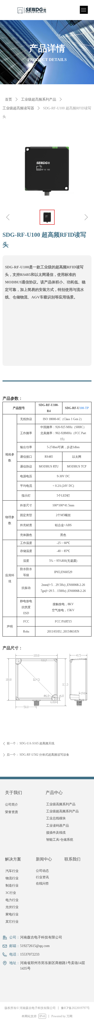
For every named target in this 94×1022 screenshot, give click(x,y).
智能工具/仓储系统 (59, 839)
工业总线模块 (56, 818)
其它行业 (12, 921)
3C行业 (11, 893)
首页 (8, 99)
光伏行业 (12, 907)
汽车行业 (12, 871)
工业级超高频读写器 (18, 108)
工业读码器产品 (57, 825)
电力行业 (12, 900)
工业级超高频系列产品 (38, 99)
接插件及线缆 (56, 832)
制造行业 (12, 885)
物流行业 (12, 878)
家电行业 (12, 914)
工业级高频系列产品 (60, 804)
